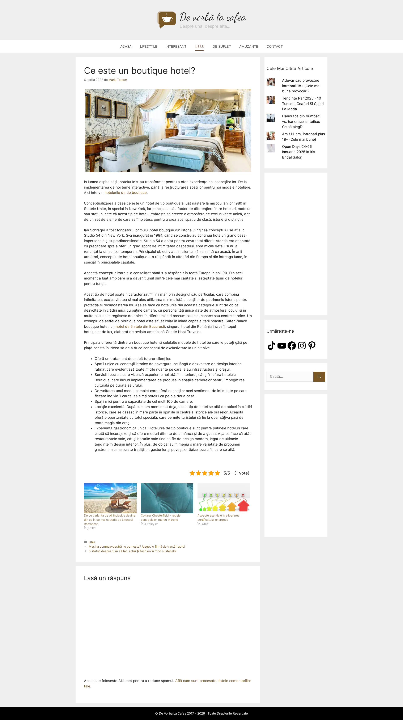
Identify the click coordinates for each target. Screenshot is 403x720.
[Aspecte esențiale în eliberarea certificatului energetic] (224, 498)
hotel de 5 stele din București (140, 326)
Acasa (126, 46)
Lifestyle (148, 46)
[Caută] (319, 377)
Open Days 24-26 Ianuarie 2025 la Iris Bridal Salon (298, 151)
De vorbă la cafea (213, 16)
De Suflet (222, 46)
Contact (275, 46)
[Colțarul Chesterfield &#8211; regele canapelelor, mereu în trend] (167, 498)
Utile (199, 46)
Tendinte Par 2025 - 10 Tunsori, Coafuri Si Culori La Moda (303, 103)
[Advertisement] (296, 244)
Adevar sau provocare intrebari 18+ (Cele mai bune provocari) (301, 85)
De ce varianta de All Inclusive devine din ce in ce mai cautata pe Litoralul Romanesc (109, 520)
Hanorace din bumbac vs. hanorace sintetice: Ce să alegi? (301, 121)
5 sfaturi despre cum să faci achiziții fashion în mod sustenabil (132, 551)
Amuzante (248, 46)
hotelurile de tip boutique (126, 192)
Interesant (176, 46)
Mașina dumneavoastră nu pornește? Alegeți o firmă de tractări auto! (137, 546)
